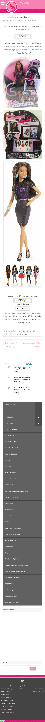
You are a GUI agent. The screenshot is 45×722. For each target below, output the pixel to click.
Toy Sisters (25, 3)
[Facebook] (21, 681)
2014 (22, 331)
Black (33, 331)
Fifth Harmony (14, 334)
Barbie (8, 331)
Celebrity (6, 334)
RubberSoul (39, 686)
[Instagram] (23, 681)
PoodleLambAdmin (9, 20)
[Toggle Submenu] (38, 405)
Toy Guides (14, 331)
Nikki (21, 334)
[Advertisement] (22, 635)
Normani (26, 334)
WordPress (41, 691)
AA (25, 331)
